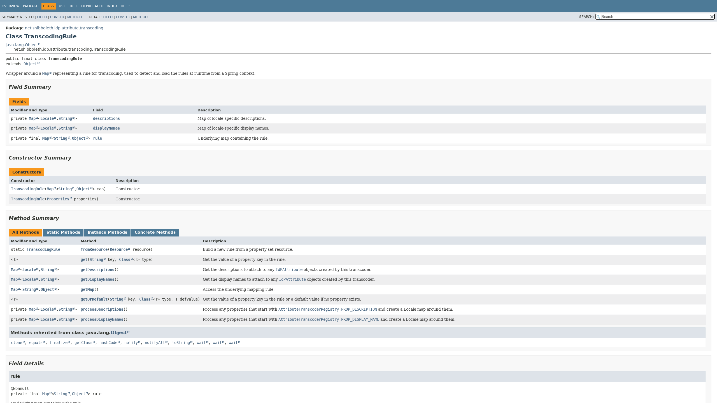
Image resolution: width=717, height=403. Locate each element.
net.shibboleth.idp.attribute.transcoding (64, 28)
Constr (57, 17)
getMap (87, 289)
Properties (58, 199)
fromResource (94, 249)
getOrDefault (94, 299)
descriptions (106, 118)
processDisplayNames (102, 319)
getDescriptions (97, 269)
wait (201, 342)
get (84, 259)
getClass (83, 342)
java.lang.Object (22, 45)
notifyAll (155, 342)
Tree (73, 6)
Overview (11, 6)
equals (36, 342)
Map (32, 118)
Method (74, 17)
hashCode (108, 342)
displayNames (106, 128)
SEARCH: (586, 17)
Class (124, 259)
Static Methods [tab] (63, 232)
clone (16, 342)
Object (30, 64)
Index (112, 6)
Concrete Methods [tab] (155, 232)
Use (62, 6)
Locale (47, 118)
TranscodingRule (28, 189)
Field (42, 17)
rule (97, 138)
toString (181, 342)
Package (30, 6)
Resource (119, 249)
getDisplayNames (97, 279)
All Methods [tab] (25, 232)
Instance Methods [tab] (107, 232)
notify (131, 342)
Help (125, 6)
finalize (58, 342)
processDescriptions (102, 309)
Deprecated (92, 6)
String (65, 118)
